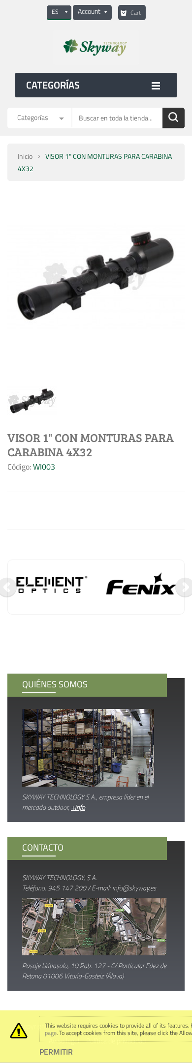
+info (78, 807)
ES (55, 11)
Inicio (25, 156)
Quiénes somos (55, 684)
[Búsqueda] (173, 118)
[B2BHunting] (96, 47)
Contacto (43, 847)
